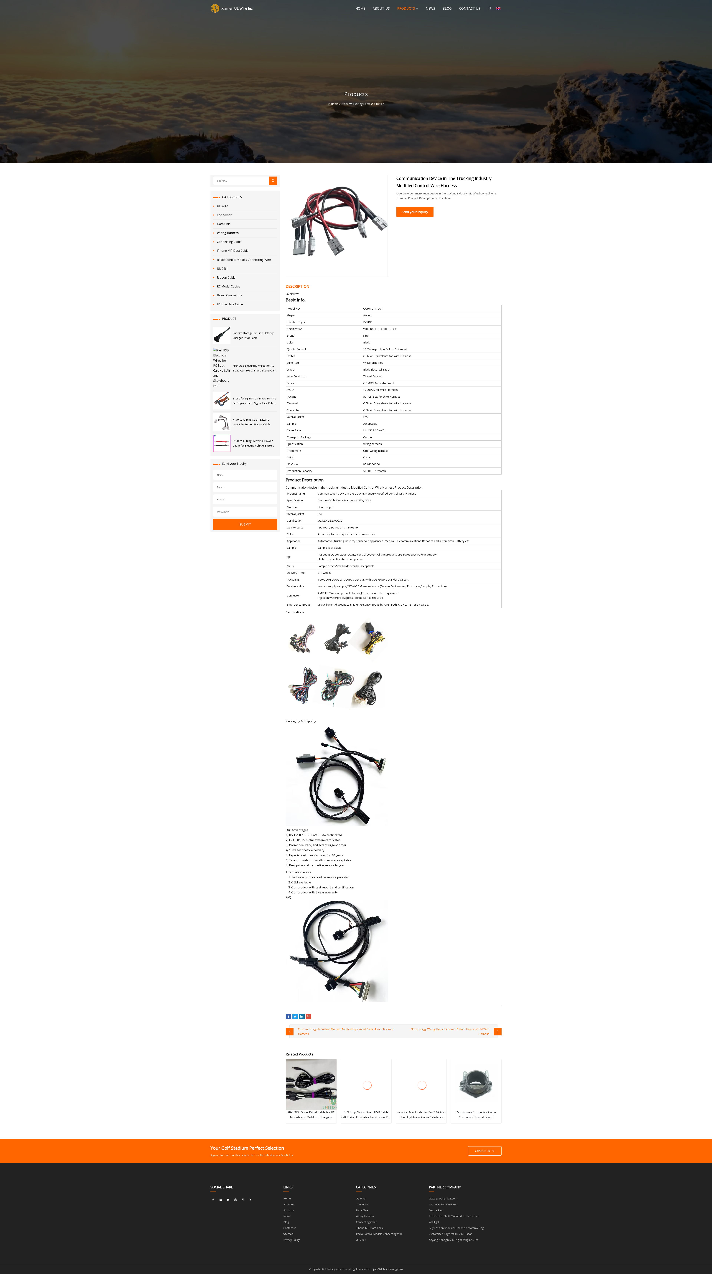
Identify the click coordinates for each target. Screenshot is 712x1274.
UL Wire (222, 206)
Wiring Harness (364, 104)
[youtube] (235, 1200)
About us (381, 8)
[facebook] (213, 1200)
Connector (224, 215)
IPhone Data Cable (230, 304)
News (430, 8)
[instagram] (243, 1200)
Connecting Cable (229, 242)
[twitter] (228, 1200)
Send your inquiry (415, 212)
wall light (434, 1222)
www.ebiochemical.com (443, 1198)
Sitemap (288, 1234)
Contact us (469, 8)
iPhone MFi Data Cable (232, 251)
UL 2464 (222, 269)
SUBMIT (245, 524)
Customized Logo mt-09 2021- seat (450, 1234)
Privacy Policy (291, 1240)
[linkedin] (220, 1200)
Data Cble (223, 224)
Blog (447, 8)
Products (406, 8)
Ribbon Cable (226, 277)
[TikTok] (250, 1200)
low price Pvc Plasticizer (443, 1204)
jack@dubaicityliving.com (388, 1269)
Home (360, 8)
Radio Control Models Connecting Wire (244, 260)
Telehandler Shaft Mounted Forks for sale (454, 1216)
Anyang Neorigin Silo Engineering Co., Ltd (453, 1240)
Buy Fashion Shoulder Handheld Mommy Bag (456, 1228)
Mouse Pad (436, 1210)
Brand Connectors (229, 295)
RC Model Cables (228, 286)
